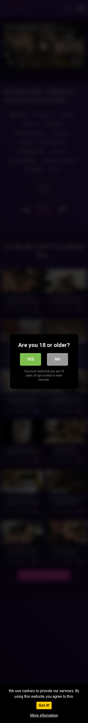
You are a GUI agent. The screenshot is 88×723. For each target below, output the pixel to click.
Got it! (44, 705)
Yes (30, 359)
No (57, 359)
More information (44, 715)
